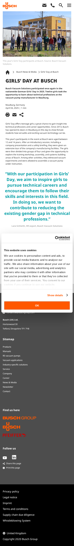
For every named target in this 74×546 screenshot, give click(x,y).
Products (7, 346)
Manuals (7, 351)
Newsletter (8, 386)
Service (6, 369)
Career (6, 377)
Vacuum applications (13, 360)
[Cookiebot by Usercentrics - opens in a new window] (55, 238)
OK (37, 305)
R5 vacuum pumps (11, 355)
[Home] (8, 72)
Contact (6, 391)
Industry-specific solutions (15, 364)
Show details (55, 295)
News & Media (10, 382)
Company (7, 373)
